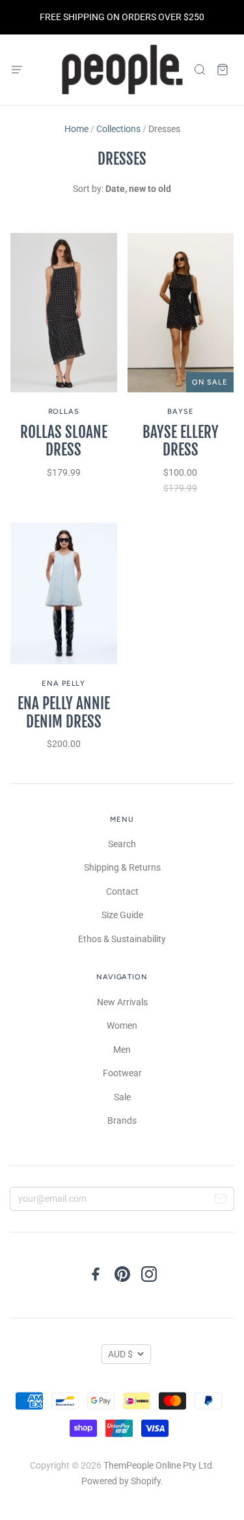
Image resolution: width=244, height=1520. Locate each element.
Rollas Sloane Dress (63, 441)
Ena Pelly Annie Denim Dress (64, 712)
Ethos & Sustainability (122, 939)
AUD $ (120, 1354)
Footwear (122, 1073)
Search (122, 844)
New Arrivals (122, 1002)
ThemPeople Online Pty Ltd (157, 1465)
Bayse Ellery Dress (180, 441)
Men (122, 1049)
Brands (122, 1120)
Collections (118, 129)
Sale (122, 1097)
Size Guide (122, 915)
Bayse (180, 411)
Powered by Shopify (121, 1481)
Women (122, 1025)
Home (76, 129)
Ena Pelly (63, 683)
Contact (122, 891)
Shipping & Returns (122, 867)
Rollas (63, 411)
